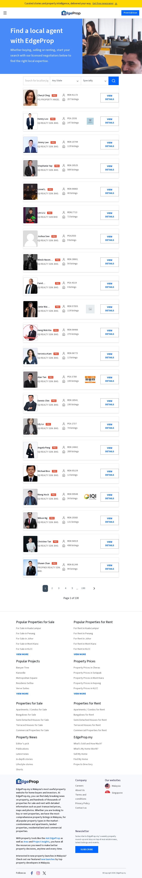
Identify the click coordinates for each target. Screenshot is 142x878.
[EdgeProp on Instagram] (38, 873)
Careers (79, 786)
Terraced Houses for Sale (29, 725)
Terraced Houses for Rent (87, 725)
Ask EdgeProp (53, 838)
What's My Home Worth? (86, 749)
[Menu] (5, 13)
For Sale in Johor (24, 638)
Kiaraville (20, 673)
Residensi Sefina (24, 683)
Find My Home (81, 759)
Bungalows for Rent (84, 715)
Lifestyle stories (24, 764)
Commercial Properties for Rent (90, 730)
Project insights (41, 841)
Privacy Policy (82, 803)
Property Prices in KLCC (86, 688)
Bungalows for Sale (26, 715)
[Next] (94, 588)
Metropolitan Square (26, 678)
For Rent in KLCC (82, 649)
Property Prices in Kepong (87, 683)
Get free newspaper (103, 3)
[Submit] (113, 80)
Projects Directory (83, 764)
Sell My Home (80, 754)
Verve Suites (22, 688)
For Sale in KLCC (24, 649)
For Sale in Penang (25, 633)
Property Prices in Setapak (87, 673)
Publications (22, 749)
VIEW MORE (22, 654)
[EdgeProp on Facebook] (32, 873)
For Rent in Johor (82, 638)
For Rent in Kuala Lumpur (86, 628)
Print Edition (130, 12)
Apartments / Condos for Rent (89, 709)
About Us (80, 790)
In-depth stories (24, 759)
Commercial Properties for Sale (32, 730)
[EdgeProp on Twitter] (44, 873)
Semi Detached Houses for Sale (32, 720)
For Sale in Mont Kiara (27, 644)
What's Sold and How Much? (88, 743)
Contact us (81, 808)
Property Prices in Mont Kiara (89, 678)
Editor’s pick (22, 743)
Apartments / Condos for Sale (31, 709)
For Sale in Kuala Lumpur (28, 628)
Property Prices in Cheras (87, 667)
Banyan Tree (22, 667)
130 (83, 588)
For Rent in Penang (83, 633)
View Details (109, 97)
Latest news (22, 754)
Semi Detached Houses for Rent (90, 720)
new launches (48, 859)
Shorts (19, 769)
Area (25, 841)
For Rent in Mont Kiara (85, 644)
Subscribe (87, 849)
